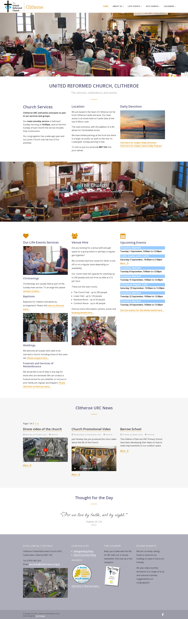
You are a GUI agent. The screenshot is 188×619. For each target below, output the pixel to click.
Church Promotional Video (91, 429)
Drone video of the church (42, 429)
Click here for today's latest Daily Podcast (141, 145)
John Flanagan (40, 616)
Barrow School (130, 429)
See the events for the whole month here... (142, 310)
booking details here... (83, 312)
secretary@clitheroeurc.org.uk (44, 564)
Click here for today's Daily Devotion (138, 142)
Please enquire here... (38, 358)
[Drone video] (45, 449)
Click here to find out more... (86, 586)
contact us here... (31, 291)
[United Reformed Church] (23, 6)
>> (37, 423)
